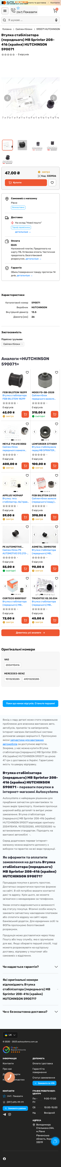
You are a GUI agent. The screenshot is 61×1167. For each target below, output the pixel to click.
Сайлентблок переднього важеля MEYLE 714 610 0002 (14, 449)
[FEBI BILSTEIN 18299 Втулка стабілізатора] (16, 380)
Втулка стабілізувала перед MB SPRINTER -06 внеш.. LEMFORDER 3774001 (45, 449)
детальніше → (23, 231)
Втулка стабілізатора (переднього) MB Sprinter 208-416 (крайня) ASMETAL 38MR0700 (44, 552)
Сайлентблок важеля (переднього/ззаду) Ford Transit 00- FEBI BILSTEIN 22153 (44, 500)
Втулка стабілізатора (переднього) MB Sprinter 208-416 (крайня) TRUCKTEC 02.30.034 (44, 603)
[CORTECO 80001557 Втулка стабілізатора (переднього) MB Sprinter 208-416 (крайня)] (16, 586)
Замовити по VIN (46, 1083)
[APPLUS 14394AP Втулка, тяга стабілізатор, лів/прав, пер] (16, 483)
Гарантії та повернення (40, 1070)
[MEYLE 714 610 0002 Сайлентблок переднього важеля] (16, 431)
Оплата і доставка (43, 1063)
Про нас (7, 1068)
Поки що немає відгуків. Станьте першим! (30, 703)
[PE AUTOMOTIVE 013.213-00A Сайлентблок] (16, 534)
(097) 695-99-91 (15, 1102)
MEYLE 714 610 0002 (14, 444)
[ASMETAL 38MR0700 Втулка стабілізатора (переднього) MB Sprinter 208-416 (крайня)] (45, 534)
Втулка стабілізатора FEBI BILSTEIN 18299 (15, 397)
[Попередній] (7, 98)
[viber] (9, 1114)
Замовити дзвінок (17, 1108)
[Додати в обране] (52, 182)
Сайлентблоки (24, 29)
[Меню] (4, 10)
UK (10, 1035)
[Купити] (25, 414)
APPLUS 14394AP (13, 495)
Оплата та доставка (36, 3)
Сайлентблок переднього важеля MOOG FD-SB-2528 (43, 397)
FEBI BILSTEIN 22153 (44, 495)
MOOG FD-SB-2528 (43, 392)
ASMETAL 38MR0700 (44, 546)
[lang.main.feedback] (55, 1141)
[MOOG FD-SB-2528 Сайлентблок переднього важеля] (45, 380)
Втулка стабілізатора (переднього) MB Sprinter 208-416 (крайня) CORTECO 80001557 (15, 603)
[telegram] (4, 1114)
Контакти (55, 3)
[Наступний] (53, 98)
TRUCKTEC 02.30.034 (44, 598)
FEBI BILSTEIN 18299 (15, 392)
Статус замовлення (44, 1077)
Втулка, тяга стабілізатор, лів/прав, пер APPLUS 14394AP (15, 500)
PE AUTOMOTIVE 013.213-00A (12, 546)
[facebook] (4, 1158)
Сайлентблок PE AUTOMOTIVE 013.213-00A (15, 552)
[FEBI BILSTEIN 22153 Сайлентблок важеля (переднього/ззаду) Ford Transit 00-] (45, 483)
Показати (27, 12)
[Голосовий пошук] (56, 20)
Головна (7, 29)
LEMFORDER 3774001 (44, 444)
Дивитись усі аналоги (28, 632)
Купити (17, 182)
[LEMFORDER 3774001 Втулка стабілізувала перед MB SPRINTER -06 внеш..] (45, 431)
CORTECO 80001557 (14, 598)
